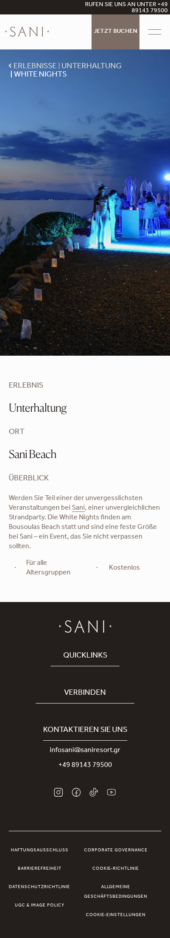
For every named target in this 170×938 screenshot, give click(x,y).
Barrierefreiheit (39, 869)
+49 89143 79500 (85, 765)
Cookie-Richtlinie (115, 869)
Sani (78, 508)
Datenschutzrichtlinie (39, 887)
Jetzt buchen (115, 32)
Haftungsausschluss (39, 850)
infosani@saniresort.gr (85, 750)
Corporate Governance (116, 850)
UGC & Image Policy (40, 905)
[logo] (27, 32)
